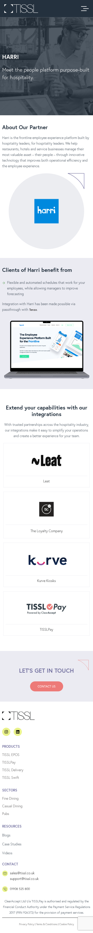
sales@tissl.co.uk (22, 873)
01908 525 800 (20, 889)
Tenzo (33, 310)
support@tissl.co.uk (24, 878)
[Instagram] (6, 732)
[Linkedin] (18, 732)
